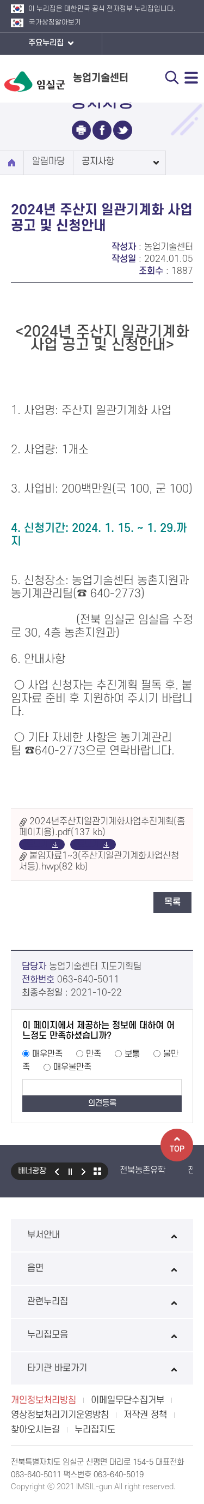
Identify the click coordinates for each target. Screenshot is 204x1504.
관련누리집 (47, 1302)
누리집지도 (95, 1430)
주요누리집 (47, 42)
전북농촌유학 (142, 1170)
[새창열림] (81, 130)
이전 (56, 1171)
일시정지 (70, 1171)
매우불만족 (72, 1067)
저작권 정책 (145, 1415)
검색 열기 (171, 77)
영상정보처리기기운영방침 (60, 1415)
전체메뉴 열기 (191, 77)
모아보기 (97, 1171)
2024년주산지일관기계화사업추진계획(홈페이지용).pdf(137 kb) (102, 827)
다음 (83, 1171)
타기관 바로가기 (57, 1368)
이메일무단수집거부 (127, 1400)
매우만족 (47, 1054)
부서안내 (43, 1235)
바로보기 (34, 844)
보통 (132, 1054)
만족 (93, 1054)
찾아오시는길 (35, 1430)
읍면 (35, 1268)
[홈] (11, 163)
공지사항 (98, 161)
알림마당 (48, 161)
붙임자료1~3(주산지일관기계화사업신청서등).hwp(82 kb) (99, 861)
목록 (172, 902)
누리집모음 (47, 1335)
